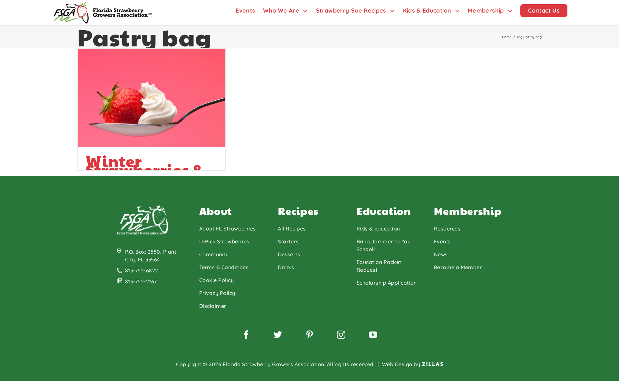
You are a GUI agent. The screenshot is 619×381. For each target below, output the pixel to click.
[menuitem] (249, 10)
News (441, 254)
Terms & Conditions (224, 267)
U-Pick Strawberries (224, 241)
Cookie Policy (216, 280)
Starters (288, 241)
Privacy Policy (217, 293)
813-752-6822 (141, 270)
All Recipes (292, 228)
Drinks (286, 267)
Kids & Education (378, 228)
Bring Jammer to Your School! (385, 245)
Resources (447, 228)
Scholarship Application (387, 282)
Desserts (289, 254)
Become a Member (458, 267)
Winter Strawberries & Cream (144, 169)
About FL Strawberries (227, 228)
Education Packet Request (379, 266)
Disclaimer (212, 306)
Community (214, 254)
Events (442, 241)
